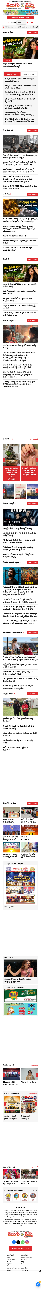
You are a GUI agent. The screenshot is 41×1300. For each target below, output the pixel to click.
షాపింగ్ (9, 1270)
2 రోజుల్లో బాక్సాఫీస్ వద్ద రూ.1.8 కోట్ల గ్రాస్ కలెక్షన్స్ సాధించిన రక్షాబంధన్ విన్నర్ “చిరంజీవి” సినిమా (19, 384)
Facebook (14, 1242)
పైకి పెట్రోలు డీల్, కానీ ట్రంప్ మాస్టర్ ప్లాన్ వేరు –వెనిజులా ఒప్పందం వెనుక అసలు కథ (20, 95)
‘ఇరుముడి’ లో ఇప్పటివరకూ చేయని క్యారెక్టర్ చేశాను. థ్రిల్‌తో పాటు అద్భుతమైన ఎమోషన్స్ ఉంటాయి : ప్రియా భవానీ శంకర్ (20, 616)
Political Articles (25, 1270)
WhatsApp (23, 1242)
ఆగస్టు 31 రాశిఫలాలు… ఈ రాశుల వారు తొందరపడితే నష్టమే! (20, 87)
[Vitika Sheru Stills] (11, 1074)
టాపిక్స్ (28, 27)
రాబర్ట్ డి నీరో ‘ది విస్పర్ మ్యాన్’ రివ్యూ (17, 528)
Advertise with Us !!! (20, 1248)
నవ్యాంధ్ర (23, 1262)
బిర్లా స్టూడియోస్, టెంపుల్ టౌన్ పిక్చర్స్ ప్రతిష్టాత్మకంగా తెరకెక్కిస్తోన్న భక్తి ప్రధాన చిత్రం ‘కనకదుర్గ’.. (18, 374)
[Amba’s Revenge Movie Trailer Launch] (29, 1074)
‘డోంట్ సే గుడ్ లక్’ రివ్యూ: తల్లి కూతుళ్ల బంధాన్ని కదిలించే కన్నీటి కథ (18, 548)
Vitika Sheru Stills (10, 1082)
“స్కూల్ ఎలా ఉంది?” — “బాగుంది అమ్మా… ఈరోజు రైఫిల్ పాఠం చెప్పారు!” (20, 156)
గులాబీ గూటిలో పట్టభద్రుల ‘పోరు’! (16, 236)
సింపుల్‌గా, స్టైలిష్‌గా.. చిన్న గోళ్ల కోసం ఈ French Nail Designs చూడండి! (11, 462)
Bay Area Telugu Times (20, 17)
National (23, 1266)
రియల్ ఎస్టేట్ (10, 1255)
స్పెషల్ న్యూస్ (34, 27)
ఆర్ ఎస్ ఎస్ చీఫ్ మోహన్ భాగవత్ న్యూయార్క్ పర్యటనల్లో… (27, 823)
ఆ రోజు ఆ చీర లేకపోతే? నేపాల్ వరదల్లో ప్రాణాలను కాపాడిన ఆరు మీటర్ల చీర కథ (18, 170)
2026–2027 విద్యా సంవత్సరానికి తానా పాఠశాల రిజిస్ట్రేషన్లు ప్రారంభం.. (11, 858)
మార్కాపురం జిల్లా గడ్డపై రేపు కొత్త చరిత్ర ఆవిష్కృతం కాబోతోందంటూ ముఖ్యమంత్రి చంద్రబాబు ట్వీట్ (19, 229)
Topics (9, 1266)
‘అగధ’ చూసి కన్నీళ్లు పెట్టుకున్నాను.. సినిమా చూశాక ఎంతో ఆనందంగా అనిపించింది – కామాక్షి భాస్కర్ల (20, 623)
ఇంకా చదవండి (32, 32)
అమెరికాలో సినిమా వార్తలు (12, 60)
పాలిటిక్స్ (19, 27)
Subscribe (27, 22)
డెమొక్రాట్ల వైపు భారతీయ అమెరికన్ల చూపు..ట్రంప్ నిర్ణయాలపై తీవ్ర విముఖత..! (18, 108)
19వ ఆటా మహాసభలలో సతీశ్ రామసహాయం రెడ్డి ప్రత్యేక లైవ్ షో (29, 1108)
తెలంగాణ (23, 1264)
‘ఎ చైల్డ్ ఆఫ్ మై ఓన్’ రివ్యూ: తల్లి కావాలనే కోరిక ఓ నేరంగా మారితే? (19, 541)
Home (3, 27)
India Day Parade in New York (11, 1177)
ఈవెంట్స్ (9, 1262)
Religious (24, 1260)
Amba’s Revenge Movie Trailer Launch (28, 1084)
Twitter (18, 1242)
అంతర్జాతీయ (24, 1268)
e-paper (9, 1264)
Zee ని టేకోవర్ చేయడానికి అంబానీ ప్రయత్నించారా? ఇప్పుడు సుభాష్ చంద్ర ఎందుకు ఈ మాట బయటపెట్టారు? (18, 179)
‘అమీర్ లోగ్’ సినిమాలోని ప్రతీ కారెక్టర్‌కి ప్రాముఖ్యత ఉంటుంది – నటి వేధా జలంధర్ (19, 601)
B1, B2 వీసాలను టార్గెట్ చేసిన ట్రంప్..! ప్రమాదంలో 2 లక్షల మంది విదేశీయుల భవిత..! (19, 121)
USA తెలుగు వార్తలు (10, 27)
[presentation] (4, 48)
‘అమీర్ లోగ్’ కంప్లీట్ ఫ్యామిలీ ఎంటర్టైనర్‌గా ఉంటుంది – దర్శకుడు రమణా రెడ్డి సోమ (19, 608)
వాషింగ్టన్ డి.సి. (24, 1255)
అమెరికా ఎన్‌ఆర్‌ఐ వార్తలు (13, 1268)
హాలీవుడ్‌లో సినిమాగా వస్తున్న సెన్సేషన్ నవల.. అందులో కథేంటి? (18, 673)
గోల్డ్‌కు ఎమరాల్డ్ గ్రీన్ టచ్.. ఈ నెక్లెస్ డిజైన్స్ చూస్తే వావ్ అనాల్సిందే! (29, 462)
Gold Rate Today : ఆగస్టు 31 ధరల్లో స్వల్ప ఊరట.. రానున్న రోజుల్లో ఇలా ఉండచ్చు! (20, 220)
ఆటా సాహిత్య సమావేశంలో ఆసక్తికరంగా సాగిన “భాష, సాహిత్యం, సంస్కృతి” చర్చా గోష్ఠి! (19, 115)
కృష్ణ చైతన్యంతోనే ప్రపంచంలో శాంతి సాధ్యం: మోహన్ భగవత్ (28, 858)
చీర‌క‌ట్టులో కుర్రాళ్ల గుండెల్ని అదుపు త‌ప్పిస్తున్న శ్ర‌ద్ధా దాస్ (17, 980)
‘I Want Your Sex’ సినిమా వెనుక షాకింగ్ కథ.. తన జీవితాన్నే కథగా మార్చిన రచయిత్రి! (20, 67)
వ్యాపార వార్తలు (11, 1260)
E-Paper (13, 23)
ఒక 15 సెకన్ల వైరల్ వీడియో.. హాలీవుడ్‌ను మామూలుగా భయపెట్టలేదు (18, 687)
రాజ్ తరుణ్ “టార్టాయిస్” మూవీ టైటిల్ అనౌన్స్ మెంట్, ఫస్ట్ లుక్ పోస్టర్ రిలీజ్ (17, 366)
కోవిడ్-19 (9, 1257)
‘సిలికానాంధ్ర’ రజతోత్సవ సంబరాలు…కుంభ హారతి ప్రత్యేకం (12, 1108)
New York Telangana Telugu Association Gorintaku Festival (29, 1177)
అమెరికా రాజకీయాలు (26, 1257)
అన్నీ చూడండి (34, 1065)
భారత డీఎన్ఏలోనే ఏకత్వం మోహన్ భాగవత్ (10, 839)
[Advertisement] (20, 414)
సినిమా (24, 27)
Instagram (27, 1242)
